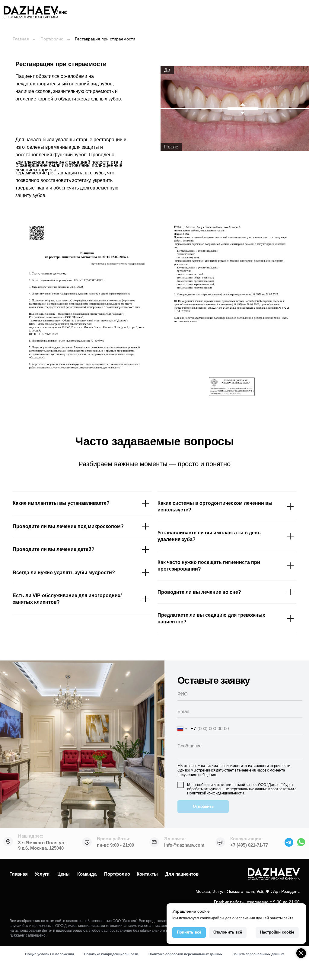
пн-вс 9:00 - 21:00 (115, 845)
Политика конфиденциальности (111, 954)
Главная (21, 39)
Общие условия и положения (49, 954)
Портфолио (51, 39)
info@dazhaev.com (184, 845)
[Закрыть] (301, 953)
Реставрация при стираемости (105, 39)
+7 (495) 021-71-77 (249, 845)
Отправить (203, 806)
